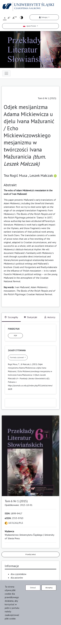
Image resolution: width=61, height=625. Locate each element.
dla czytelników (18, 574)
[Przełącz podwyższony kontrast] (21, 17)
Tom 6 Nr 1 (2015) (47, 98)
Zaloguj (44, 17)
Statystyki (32, 317)
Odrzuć (33, 587)
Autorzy (51, 317)
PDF (15, 335)
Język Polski (30, 26)
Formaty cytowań (17, 357)
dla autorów (17, 577)
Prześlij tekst (30, 554)
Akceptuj (48, 587)
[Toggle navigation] (6, 73)
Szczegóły (13, 317)
